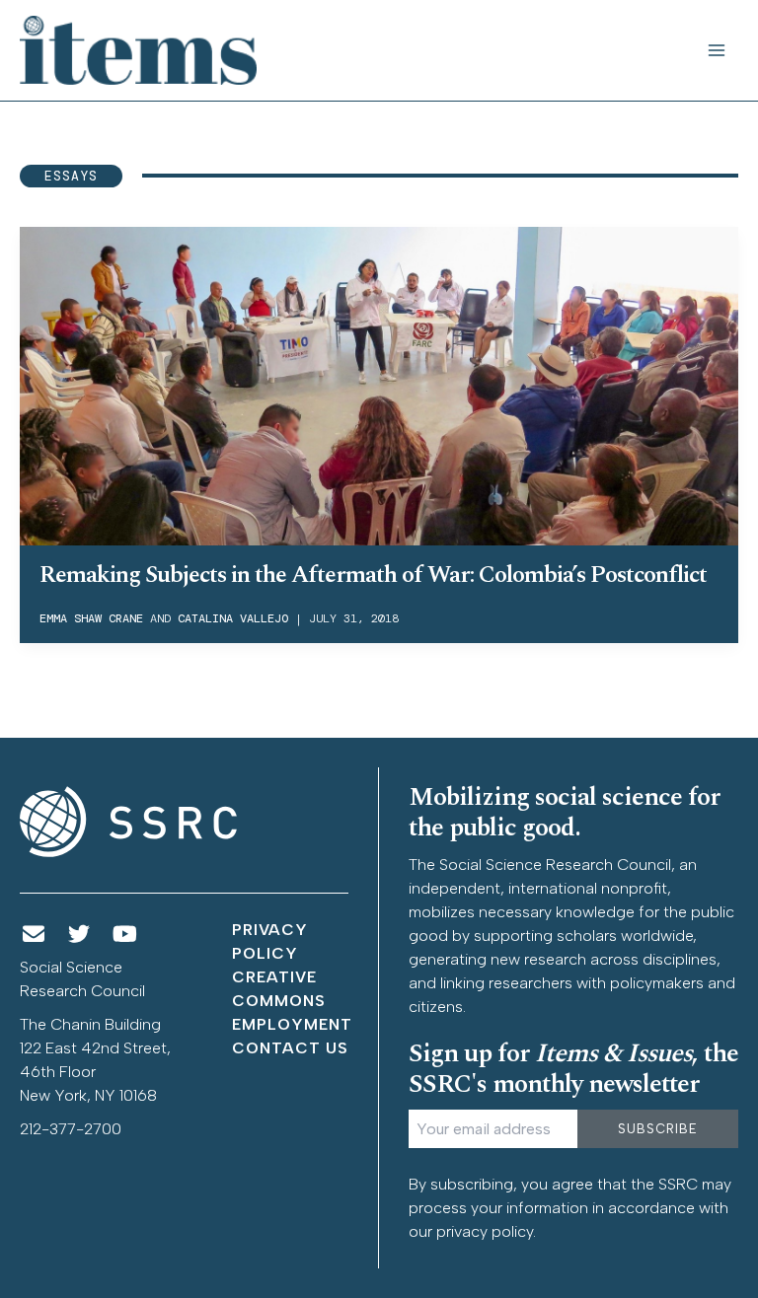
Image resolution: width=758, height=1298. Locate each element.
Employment (292, 1024)
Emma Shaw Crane (91, 618)
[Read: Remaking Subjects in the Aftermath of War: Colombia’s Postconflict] (379, 384)
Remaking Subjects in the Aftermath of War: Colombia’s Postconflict (373, 575)
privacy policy (484, 1231)
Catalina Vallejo (233, 618)
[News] (33, 934)
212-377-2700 (70, 1128)
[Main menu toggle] (716, 50)
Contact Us (290, 1048)
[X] (80, 934)
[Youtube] (125, 934)
